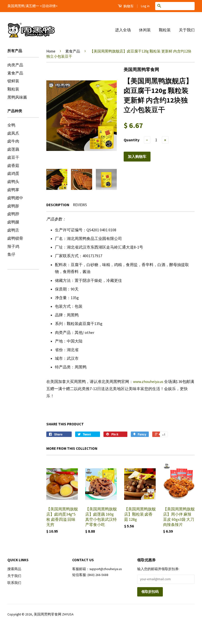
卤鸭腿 (13, 221)
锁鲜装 (13, 80)
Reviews (80, 204)
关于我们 (187, 29)
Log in (145, 6)
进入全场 (123, 29)
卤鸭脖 (13, 213)
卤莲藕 (13, 149)
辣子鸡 (13, 246)
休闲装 (145, 29)
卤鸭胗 (13, 205)
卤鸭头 (13, 181)
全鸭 (11, 125)
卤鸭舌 (13, 230)
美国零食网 (93, 628)
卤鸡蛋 (13, 173)
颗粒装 (165, 29)
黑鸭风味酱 (17, 97)
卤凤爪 (13, 133)
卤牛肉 (13, 141)
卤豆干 (13, 157)
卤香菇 (13, 165)
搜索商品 (14, 569)
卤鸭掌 (13, 189)
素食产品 (15, 73)
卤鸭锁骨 (15, 238)
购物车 (128, 6)
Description (57, 204)
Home (50, 51)
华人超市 (111, 628)
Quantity (131, 139)
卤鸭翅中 (15, 197)
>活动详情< (49, 6)
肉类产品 (15, 64)
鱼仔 (11, 254)
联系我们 (14, 583)
